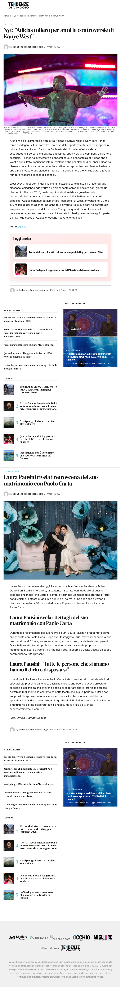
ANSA (22, 226)
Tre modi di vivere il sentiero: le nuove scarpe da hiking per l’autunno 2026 (38, 389)
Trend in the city (74, 350)
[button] (5, 5)
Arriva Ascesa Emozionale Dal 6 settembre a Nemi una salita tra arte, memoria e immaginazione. (28, 333)
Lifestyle (8, 24)
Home (6, 16)
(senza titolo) (73, 329)
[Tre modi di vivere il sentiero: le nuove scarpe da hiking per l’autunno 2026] (9, 389)
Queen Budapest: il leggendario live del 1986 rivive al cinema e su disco (38, 439)
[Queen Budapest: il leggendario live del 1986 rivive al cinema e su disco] (9, 439)
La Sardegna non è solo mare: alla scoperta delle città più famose (37, 455)
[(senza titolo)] (90, 323)
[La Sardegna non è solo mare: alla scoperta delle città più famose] (9, 455)
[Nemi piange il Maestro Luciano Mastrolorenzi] (9, 422)
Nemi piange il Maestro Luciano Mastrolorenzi (29, 344)
